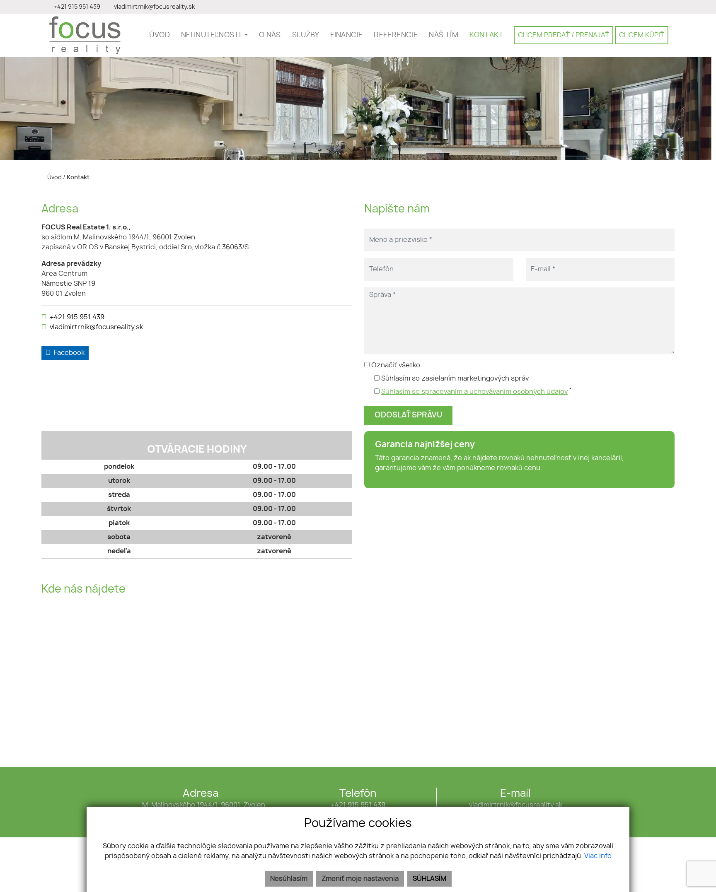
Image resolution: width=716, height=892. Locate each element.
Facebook (69, 353)
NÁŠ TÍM (443, 35)
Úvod (54, 177)
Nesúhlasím (288, 878)
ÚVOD (159, 35)
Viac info (598, 856)
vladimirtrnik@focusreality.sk (96, 327)
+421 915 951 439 (77, 317)
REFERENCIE (396, 35)
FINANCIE (346, 35)
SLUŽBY (305, 35)
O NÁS (270, 35)
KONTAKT (486, 35)
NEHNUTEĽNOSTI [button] (212, 35)
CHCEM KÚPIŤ (641, 35)
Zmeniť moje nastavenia (360, 878)
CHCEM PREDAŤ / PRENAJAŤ (563, 35)
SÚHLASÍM (429, 878)
